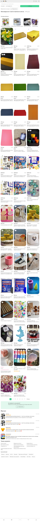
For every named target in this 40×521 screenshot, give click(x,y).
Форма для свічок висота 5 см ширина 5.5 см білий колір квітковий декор (32, 249)
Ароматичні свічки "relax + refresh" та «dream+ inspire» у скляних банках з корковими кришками (19, 151)
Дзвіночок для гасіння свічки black (32, 273)
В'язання (2, 454)
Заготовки (29, 456)
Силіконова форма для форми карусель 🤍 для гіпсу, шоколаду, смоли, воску (20, 416)
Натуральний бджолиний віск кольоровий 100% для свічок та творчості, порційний (33, 151)
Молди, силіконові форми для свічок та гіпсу (32, 200)
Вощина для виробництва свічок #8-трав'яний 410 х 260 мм (20, 100)
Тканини (33, 456)
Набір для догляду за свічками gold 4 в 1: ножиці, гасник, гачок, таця (20, 225)
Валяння (7, 454)
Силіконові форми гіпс (31, 446)
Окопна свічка (3, 443)
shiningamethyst (9, 420)
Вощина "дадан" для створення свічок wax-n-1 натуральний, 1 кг (20, 50)
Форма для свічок (30, 296)
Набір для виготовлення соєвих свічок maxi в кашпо (7, 201)
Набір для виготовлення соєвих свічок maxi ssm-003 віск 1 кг (20, 176)
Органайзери (22, 456)
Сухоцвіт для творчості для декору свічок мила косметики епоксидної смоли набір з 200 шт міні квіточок (19, 321)
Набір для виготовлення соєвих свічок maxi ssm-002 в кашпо (7, 176)
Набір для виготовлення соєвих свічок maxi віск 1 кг (20, 201)
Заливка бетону (29, 443)
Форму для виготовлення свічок (20, 448)
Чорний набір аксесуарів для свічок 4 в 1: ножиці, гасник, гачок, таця (19, 273)
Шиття (11, 454)
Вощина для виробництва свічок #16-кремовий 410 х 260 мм (20, 75)
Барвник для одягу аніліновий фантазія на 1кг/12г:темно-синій (20, 297)
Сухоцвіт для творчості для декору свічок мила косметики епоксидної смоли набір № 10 (19, 396)
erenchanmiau (8, 434)
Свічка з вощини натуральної (6, 320)
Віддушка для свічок (17, 443)
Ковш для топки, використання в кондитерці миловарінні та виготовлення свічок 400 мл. (33, 345)
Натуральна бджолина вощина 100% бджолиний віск (6, 75)
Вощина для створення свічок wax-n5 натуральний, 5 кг (32, 50)
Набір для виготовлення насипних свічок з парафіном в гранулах (33, 176)
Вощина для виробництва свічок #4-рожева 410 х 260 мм (7, 151)
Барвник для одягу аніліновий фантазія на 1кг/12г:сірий (6, 297)
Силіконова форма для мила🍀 (6, 224)
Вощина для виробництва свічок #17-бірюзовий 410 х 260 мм (33, 100)
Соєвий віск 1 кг (4, 446)
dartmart (7, 414)
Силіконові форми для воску (32, 444)
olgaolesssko (8, 427)
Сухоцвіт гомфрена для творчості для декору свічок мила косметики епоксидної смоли (6, 396)
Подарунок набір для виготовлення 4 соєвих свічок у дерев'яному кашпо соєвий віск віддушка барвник (33, 321)
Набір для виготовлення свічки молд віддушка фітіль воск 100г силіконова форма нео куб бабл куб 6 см (7, 345)
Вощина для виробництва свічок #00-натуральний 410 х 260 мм (7, 100)
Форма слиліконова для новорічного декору (18, 345)
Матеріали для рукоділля (14, 456)
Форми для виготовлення (18, 444)
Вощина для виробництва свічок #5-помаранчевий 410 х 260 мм (33, 126)
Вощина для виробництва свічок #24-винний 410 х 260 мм (33, 75)
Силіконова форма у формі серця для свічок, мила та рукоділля (6, 372)
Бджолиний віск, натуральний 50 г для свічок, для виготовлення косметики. (20, 429)
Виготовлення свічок (5, 444)
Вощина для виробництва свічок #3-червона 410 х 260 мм (20, 126)
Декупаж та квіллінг (5, 456)
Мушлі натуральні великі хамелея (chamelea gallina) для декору (32, 369)
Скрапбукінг (31, 454)
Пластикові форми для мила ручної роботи (19, 447)
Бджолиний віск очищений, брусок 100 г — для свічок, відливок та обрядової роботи (32, 225)
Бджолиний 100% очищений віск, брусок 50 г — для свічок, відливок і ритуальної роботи (6, 249)
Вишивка (15, 454)
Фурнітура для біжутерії (23, 454)
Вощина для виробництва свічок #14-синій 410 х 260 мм (7, 126)
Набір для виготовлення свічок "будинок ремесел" (19, 249)
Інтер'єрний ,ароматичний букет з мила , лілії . (7, 48)
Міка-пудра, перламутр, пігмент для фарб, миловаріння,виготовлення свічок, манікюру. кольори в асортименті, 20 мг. (20, 369)
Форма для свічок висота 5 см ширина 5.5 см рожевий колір (6, 273)
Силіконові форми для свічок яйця (6, 449)
